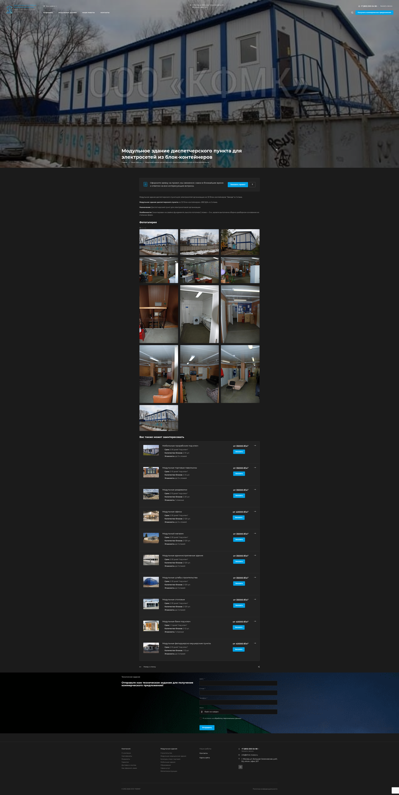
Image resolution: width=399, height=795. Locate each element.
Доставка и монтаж (129, 765)
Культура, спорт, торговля (170, 759)
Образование (166, 765)
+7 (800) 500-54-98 (369, 6)
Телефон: (203, 698)
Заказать (239, 452)
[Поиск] (352, 13)
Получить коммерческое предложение (374, 12)
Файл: (202, 708)
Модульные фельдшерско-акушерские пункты (186, 643)
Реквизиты (126, 759)
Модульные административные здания (182, 555)
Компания (126, 749)
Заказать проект (237, 185)
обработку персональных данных (227, 718)
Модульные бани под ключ (176, 621)
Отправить (207, 728)
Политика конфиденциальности (265, 789)
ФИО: (202, 679)
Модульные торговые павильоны (179, 467)
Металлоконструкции (169, 771)
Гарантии (125, 762)
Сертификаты (127, 756)
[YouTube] (240, 767)
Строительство (166, 753)
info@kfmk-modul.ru (249, 755)
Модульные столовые (173, 599)
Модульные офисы (172, 511)
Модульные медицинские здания (173, 756)
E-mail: (202, 688)
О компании (126, 753)
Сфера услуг (165, 768)
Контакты (204, 753)
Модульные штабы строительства (179, 577)
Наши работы (205, 749)
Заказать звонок (386, 6)
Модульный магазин (173, 533)
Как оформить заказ (129, 768)
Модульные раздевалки (174, 489)
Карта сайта (205, 758)
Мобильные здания (168, 762)
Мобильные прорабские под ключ (180, 445)
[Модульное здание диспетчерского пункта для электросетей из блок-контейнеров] (158, 242)
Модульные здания (169, 749)
